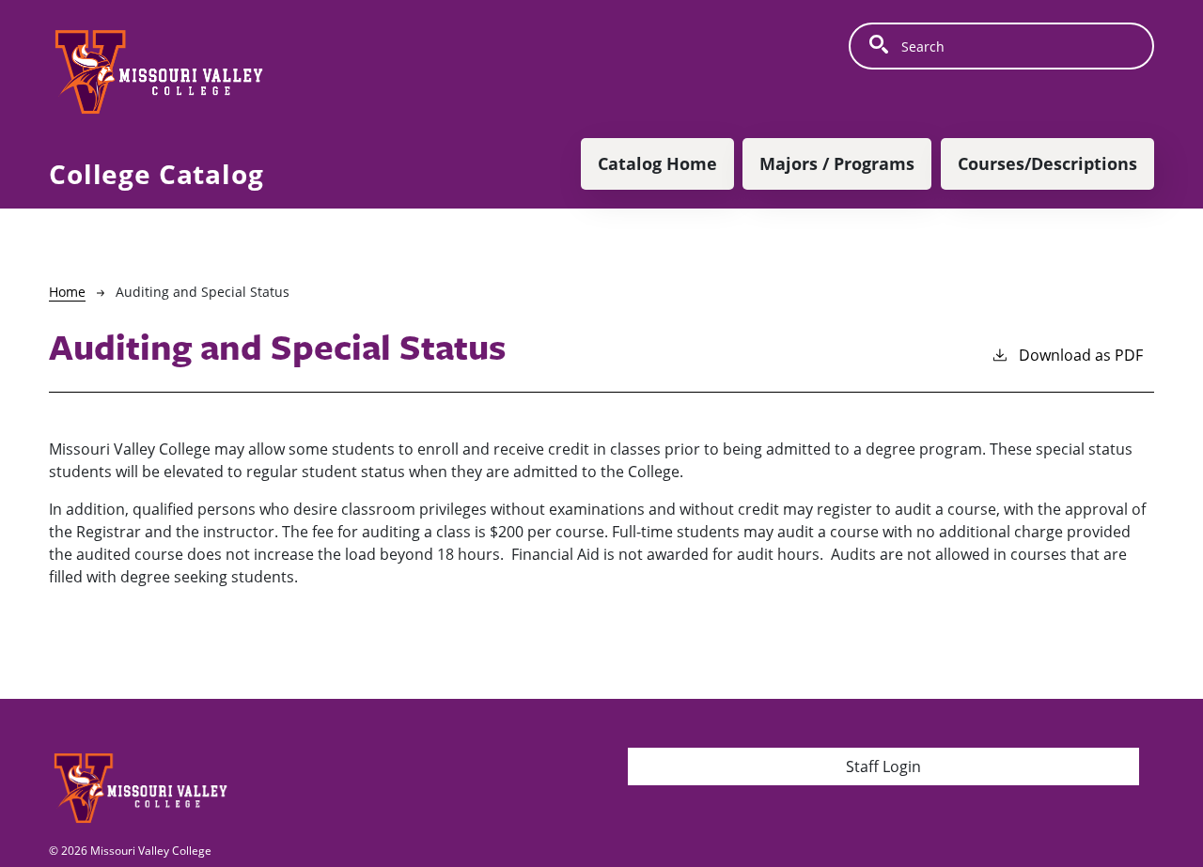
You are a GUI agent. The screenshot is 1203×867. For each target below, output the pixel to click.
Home (67, 292)
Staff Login (883, 766)
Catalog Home (657, 163)
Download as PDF (1081, 355)
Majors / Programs (836, 163)
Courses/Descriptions (1047, 163)
